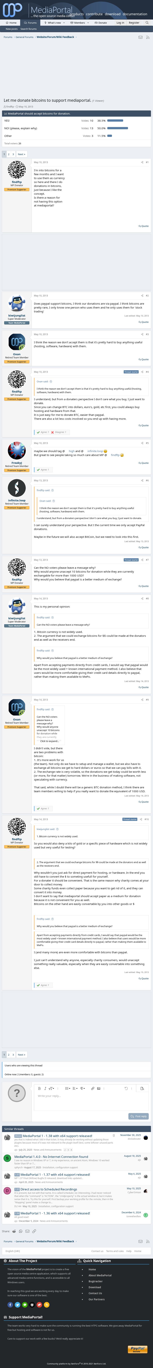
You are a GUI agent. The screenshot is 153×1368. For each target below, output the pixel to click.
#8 (147, 598)
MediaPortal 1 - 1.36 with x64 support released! (55, 1213)
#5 (147, 443)
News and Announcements (48, 1149)
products (77, 13)
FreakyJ (17, 463)
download (113, 13)
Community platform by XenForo (76, 1363)
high (72, 451)
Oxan (17, 354)
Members (79, 22)
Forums (32, 22)
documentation (135, 13)
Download (95, 1287)
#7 (147, 559)
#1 (147, 162)
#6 (147, 480)
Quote (145, 226)
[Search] (147, 23)
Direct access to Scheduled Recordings (49, 1189)
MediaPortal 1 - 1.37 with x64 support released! (55, 1174)
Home (13, 22)
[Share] (142, 162)
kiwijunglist (16, 315)
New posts (12, 28)
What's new (54, 22)
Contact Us (95, 1293)
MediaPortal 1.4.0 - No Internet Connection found (51, 1157)
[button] (64, 22)
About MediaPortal (100, 1275)
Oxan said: (42, 381)
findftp (10, 106)
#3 (147, 334)
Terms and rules (115, 1251)
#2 (147, 295)
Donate (103, 22)
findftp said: (43, 490)
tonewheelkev (134, 1216)
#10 (147, 819)
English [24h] (13, 1251)
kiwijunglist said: (46, 829)
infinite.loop (95, 451)
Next (20, 154)
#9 (147, 699)
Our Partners (96, 1299)
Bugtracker (96, 1281)
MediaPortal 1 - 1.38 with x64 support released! (57, 1136)
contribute (94, 13)
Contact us (97, 1251)
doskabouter (134, 1138)
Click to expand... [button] (49, 741)
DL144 (17, 1206)
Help (129, 1251)
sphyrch (18, 1167)
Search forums (29, 28)
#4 (147, 371)
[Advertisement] (76, 70)
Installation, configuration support (60, 1167)
